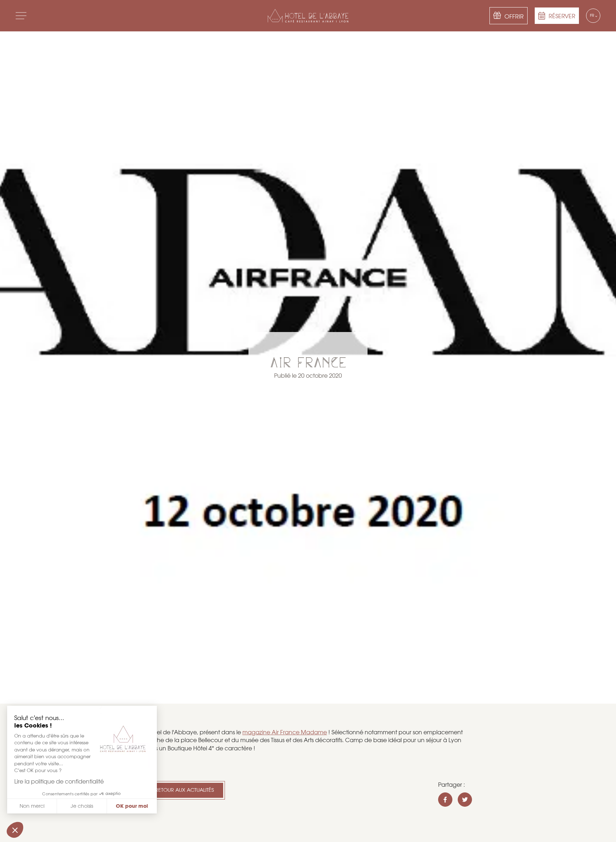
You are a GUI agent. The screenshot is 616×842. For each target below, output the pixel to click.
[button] (15, 829)
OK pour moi (132, 806)
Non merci (32, 806)
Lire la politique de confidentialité (59, 781)
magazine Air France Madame (284, 732)
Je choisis (82, 806)
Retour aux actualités (184, 790)
